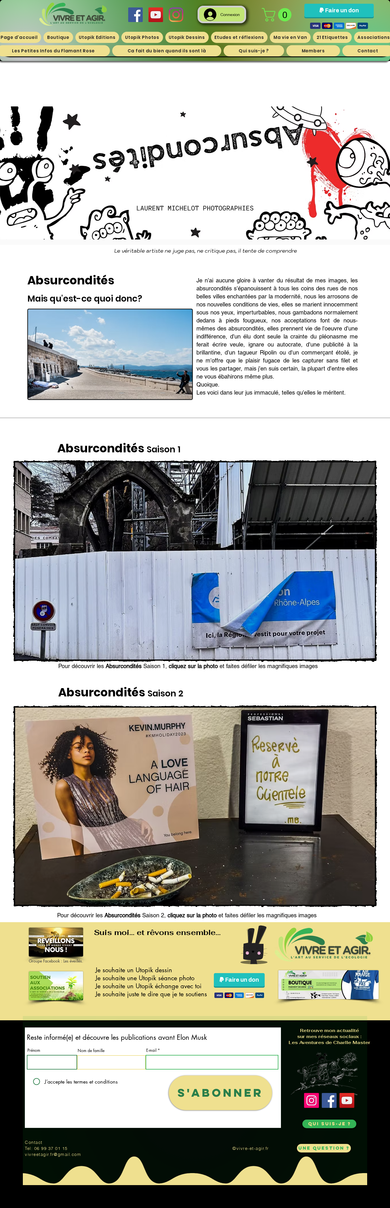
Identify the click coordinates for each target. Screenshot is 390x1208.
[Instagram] (176, 14)
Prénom (33, 1050)
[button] (278, 14)
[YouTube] (346, 1100)
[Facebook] (329, 1100)
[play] (335, 649)
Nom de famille (91, 1051)
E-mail (151, 1050)
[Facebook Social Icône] (135, 14)
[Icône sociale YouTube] (155, 14)
